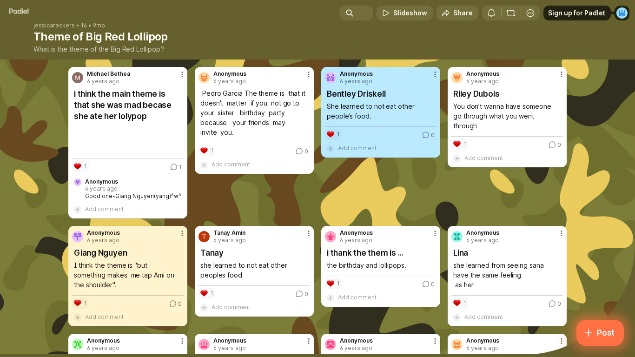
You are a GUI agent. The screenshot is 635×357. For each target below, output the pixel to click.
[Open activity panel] (491, 13)
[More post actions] (182, 74)
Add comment (104, 208)
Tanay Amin (229, 233)
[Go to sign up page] (622, 13)
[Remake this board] (511, 13)
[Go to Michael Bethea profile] (77, 77)
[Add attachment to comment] (77, 209)
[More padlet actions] (530, 13)
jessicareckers (54, 25)
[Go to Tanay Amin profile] (204, 236)
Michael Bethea (108, 74)
